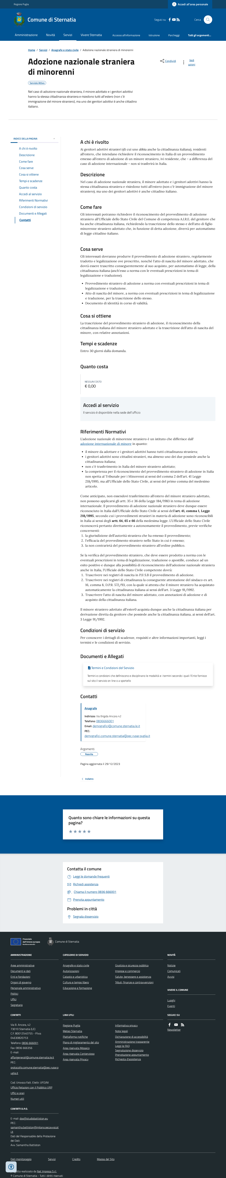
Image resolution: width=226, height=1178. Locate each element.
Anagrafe (91, 708)
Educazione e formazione (77, 988)
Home (31, 50)
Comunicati (173, 971)
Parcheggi (174, 35)
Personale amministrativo (26, 988)
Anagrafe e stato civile (65, 50)
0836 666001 (30, 1043)
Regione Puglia (21, 4)
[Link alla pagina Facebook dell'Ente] (169, 1025)
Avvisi (170, 977)
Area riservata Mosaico (76, 1048)
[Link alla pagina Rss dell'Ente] (182, 1025)
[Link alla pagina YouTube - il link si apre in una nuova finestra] (174, 19)
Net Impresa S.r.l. (47, 1171)
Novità (50, 34)
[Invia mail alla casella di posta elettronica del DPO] (34, 1118)
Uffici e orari (17, 1093)
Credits (76, 1159)
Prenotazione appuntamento (132, 1055)
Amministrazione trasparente (132, 1042)
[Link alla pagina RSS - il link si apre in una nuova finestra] (178, 19)
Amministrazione (26, 34)
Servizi (67, 34)
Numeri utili (17, 1099)
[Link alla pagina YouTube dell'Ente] (176, 1025)
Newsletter (174, 1030)
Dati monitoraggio (21, 1159)
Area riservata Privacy (75, 1059)
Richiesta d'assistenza (128, 1059)
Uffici (13, 999)
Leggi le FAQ (122, 1046)
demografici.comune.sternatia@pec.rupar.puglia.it (117, 735)
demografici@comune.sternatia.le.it (116, 726)
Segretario (17, 1005)
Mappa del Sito (105, 1159)
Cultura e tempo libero (76, 982)
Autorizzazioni (71, 971)
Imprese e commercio (127, 971)
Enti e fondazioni (20, 977)
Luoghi (171, 1000)
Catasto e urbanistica (75, 977)
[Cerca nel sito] (206, 19)
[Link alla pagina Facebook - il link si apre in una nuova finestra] (170, 19)
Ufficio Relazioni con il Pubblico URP (31, 1087)
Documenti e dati (21, 971)
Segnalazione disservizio (129, 1050)
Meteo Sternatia (72, 1031)
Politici (14, 993)
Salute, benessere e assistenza (133, 977)
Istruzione (154, 35)
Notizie (171, 965)
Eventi (171, 1006)
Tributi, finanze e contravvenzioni (134, 982)
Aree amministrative (22, 965)
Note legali (121, 1031)
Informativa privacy (126, 1025)
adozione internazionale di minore (106, 444)
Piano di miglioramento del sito (81, 1042)
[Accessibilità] (11, 1167)
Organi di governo (21, 982)
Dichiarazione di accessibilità (131, 1037)
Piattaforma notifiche (75, 1037)
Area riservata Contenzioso (78, 1054)
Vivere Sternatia (91, 34)
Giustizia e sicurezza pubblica (131, 965)
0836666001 (105, 721)
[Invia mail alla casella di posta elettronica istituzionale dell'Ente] (32, 1057)
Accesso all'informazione (126, 35)
